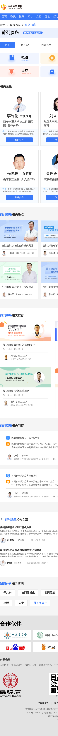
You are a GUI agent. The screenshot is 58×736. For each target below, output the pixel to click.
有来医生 (4, 665)
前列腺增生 (28, 592)
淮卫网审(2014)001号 (34, 709)
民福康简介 (43, 703)
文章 (39, 16)
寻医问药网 (30, 665)
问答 (30, 16)
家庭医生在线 (45, 665)
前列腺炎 (50, 592)
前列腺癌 (10, 519)
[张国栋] (19, 162)
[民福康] (10, 685)
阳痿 (21, 602)
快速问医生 (16, 665)
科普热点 (46, 44)
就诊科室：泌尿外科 (32, 33)
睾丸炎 (8, 592)
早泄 (6, 602)
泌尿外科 (6, 583)
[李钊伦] (19, 104)
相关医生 (25, 44)
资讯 (13, 16)
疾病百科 (15, 25)
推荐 (21, 16)
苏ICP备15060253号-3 (36, 713)
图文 (47, 16)
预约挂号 (19, 140)
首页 (4, 16)
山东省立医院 (11, 179)
